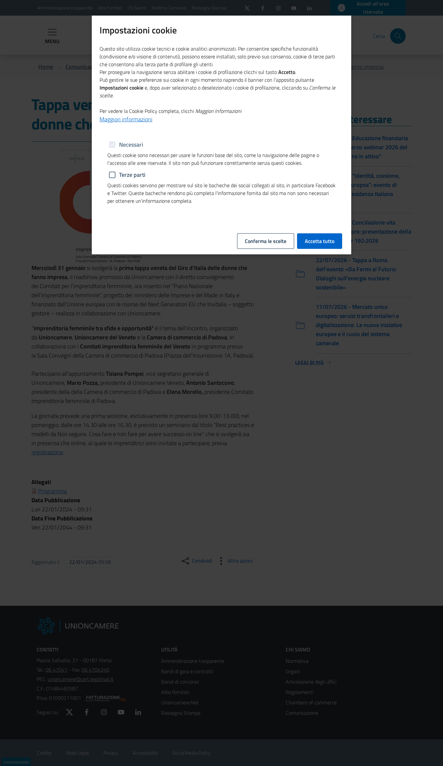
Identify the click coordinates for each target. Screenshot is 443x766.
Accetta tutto (319, 241)
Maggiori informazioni (126, 119)
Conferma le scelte (265, 241)
